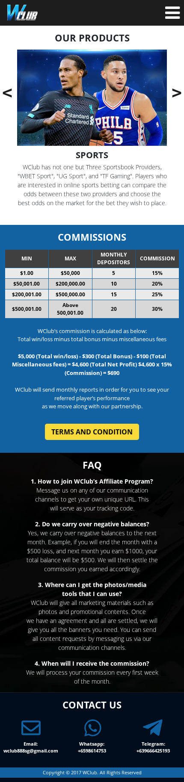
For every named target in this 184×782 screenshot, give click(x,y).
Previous (38, 92)
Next (161, 92)
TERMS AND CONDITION (92, 432)
